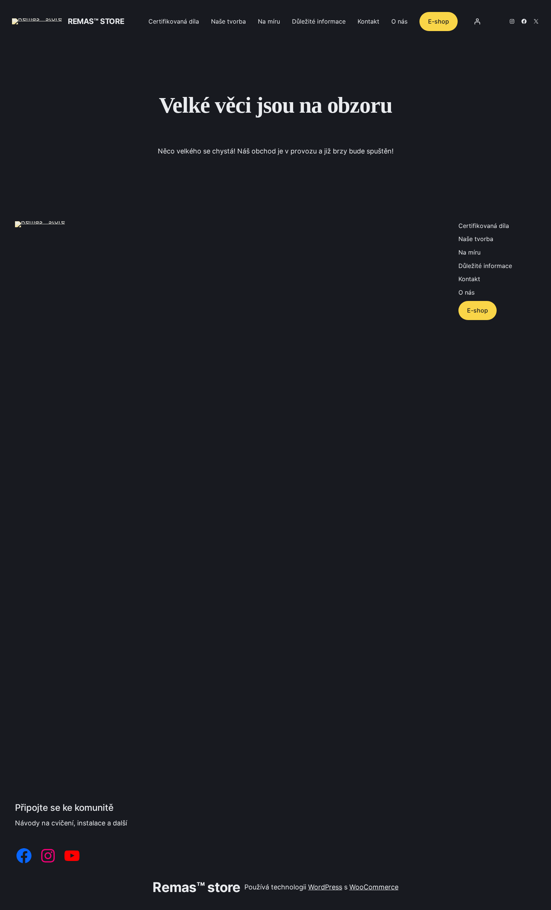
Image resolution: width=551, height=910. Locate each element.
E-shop (438, 21)
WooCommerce (373, 887)
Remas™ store (96, 21)
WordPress (325, 887)
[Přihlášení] (477, 21)
